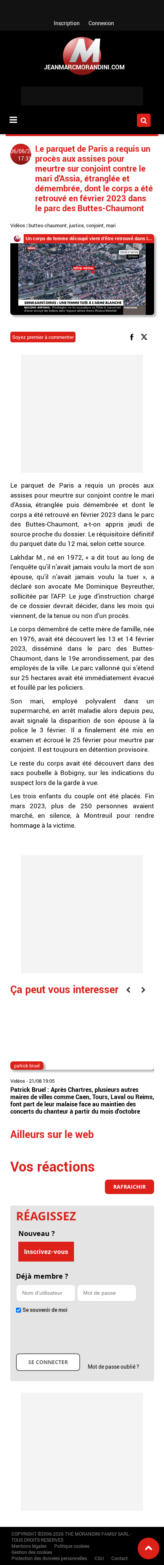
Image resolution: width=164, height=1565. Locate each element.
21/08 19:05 (42, 1080)
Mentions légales (29, 1546)
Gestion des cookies (31, 1552)
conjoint (95, 225)
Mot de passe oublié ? (113, 1366)
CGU (99, 1558)
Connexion (101, 23)
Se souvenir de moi (45, 1309)
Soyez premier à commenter (43, 337)
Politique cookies (71, 1546)
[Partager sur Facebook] (133, 336)
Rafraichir (129, 1186)
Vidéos (17, 225)
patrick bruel (27, 1066)
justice (76, 225)
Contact (119, 1558)
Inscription (67, 23)
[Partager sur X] (145, 336)
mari (111, 225)
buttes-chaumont (48, 225)
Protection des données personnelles (49, 1558)
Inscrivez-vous (46, 1251)
